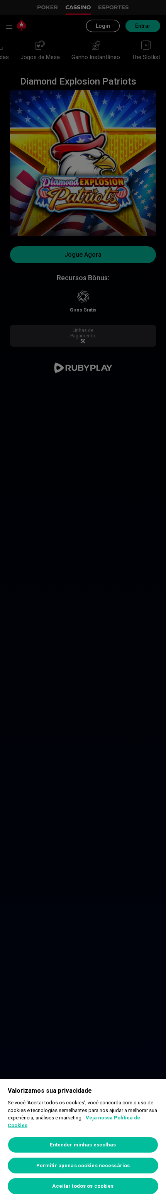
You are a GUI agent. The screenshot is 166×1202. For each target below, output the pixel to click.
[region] (83, 1140)
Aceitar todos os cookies (82, 1186)
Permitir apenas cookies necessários (83, 1165)
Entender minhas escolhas (83, 1145)
